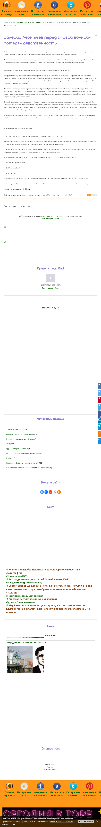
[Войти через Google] (55, 492)
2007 (33, 22)
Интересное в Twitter (71, 13)
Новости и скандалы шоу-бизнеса (20, 439)
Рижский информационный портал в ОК (23, 463)
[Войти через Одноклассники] (59, 492)
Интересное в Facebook (38, 13)
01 (46, 22)
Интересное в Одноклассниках (17, 22)
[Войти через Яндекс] (50, 492)
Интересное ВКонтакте (54, 13)
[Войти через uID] (42, 492)
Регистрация (47, 219)
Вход (57, 219)
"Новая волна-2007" (14, 429)
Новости (10, 458)
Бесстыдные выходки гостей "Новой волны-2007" (39, 593)
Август (40, 22)
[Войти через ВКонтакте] (46, 492)
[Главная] (6, 7)
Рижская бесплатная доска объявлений (23, 453)
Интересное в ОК (22, 13)
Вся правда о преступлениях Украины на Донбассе (27, 467)
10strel (59, 195)
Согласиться (86, 821)
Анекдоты (10, 444)
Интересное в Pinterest (87, 13)
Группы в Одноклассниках (17, 448)
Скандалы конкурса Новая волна (23, 195)
